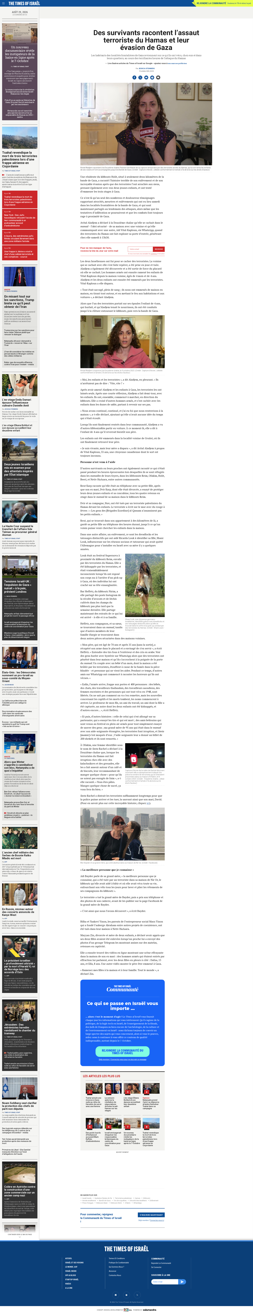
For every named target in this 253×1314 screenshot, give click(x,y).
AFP (5, 862)
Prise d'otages (87, 1203)
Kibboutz (146, 1198)
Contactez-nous (115, 1275)
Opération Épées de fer (103, 1198)
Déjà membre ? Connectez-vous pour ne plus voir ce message (122, 1059)
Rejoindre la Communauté (211, 3)
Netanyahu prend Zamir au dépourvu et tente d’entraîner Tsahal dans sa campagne (151, 1103)
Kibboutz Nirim (116, 1203)
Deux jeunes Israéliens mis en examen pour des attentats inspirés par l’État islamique (19, 469)
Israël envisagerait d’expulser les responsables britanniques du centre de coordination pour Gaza (113, 1139)
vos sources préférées (177, 63)
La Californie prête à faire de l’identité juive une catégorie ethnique (14, 703)
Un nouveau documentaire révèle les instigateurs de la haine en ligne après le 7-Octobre (132, 1138)
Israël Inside (86, 1198)
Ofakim (127, 1203)
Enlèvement (154, 1201)
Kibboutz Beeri (102, 1203)
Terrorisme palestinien (123, 1198)
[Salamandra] (149, 1310)
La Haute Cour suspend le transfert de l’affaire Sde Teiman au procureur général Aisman (19, 530)
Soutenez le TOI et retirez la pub (239, 3)
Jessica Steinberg (146, 68)
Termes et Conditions (117, 1258)
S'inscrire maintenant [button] (151, 1215)
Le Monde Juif (71, 1267)
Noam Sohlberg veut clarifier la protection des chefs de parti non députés (19, 1105)
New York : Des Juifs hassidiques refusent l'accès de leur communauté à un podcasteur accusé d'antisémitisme (19, 220)
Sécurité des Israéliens (138, 1201)
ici (148, 803)
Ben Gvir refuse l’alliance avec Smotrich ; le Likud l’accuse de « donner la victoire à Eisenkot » (17, 794)
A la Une (68, 1288)
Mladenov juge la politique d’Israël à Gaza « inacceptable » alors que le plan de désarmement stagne (19, 635)
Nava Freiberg (12, 291)
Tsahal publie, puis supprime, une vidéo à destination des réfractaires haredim (18, 1055)
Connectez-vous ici (157, 1220)
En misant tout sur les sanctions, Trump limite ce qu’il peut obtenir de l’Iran (19, 302)
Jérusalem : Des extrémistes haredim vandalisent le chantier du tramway (19, 1029)
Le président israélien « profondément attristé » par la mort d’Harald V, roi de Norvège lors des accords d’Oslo (19, 966)
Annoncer (112, 1271)
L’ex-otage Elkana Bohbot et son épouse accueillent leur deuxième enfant (132, 1102)
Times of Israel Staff (21, 66)
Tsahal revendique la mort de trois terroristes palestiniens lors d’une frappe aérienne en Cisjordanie (151, 1139)
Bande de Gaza (105, 1201)
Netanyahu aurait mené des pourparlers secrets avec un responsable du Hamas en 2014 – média (20, 113)
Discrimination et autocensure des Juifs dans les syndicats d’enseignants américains (17, 713)
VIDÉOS (68, 1284)
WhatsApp (137, 1203)
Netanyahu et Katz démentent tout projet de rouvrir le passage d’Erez (19, 615)
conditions (154, 254)
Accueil (68, 1258)
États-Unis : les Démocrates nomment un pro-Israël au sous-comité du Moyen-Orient (19, 677)
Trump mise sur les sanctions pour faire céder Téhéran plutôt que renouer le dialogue (19, 332)
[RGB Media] (128, 1309)
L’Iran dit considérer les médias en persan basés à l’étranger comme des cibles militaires (19, 354)
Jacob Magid (9, 685)
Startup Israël (72, 1279)
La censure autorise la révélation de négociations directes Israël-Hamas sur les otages (111, 1104)
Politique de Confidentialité (119, 1263)
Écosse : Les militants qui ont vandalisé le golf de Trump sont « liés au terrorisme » (15, 724)
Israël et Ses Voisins (74, 1263)
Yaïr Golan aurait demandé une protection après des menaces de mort (16, 1141)
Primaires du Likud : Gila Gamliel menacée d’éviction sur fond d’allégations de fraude (16, 1152)
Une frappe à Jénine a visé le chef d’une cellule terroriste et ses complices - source (18, 254)
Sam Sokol (11, 758)
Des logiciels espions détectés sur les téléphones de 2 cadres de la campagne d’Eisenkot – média (17, 1130)
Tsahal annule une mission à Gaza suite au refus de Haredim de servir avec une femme (94, 1102)
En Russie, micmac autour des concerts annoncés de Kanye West (18, 912)
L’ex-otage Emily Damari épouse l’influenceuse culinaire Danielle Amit (16, 402)
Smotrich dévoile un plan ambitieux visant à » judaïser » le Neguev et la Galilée (18, 815)
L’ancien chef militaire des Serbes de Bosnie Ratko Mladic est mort (18, 855)
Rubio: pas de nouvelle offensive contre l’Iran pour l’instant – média (19, 363)
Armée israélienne (89, 1201)
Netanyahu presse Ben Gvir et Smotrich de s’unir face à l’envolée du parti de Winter (19, 804)
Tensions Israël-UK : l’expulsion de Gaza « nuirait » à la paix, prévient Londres (17, 586)
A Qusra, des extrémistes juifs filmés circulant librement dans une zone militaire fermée (19, 238)
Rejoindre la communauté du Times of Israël (122, 1051)
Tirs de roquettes (120, 1201)
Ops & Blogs (70, 1275)
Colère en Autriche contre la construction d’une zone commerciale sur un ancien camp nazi (19, 1191)
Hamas (137, 1198)
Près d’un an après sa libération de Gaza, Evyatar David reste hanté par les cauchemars (20, 102)
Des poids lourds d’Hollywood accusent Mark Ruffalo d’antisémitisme (93, 1137)
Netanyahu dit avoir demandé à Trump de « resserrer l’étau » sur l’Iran (18, 343)
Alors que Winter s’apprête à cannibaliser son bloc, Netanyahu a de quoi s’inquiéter (19, 766)
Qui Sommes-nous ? (116, 1267)
